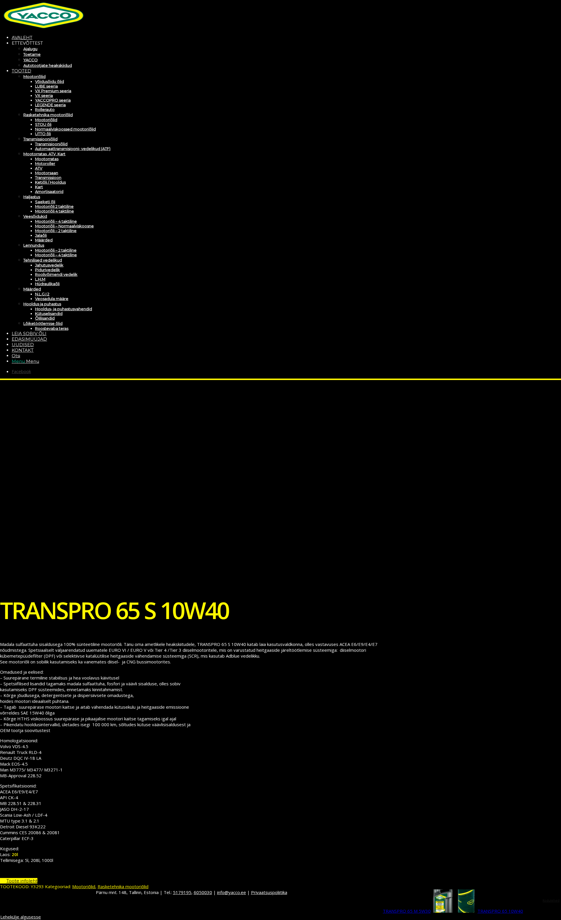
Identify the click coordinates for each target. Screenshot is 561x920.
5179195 (182, 892)
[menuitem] (197, 37)
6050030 (203, 892)
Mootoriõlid (83, 886)
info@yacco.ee (231, 892)
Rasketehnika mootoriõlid (123, 886)
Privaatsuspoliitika (269, 892)
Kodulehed (551, 900)
